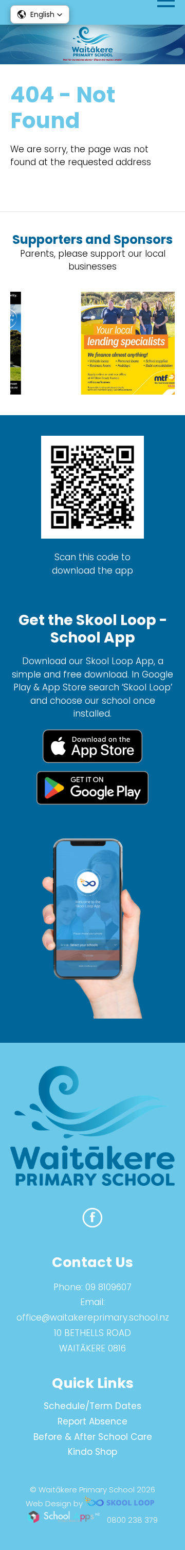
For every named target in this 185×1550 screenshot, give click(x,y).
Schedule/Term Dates (92, 1406)
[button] (40, 14)
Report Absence (92, 1421)
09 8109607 (108, 1287)
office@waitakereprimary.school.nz (92, 1317)
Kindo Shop (92, 1452)
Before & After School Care (92, 1437)
